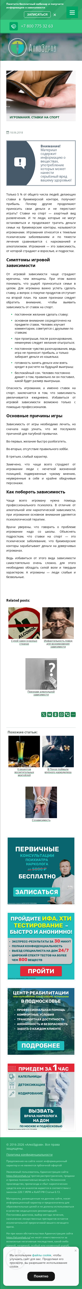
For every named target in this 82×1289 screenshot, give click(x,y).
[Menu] (72, 12)
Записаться (37, 14)
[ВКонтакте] (49, 714)
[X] (43, 714)
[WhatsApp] (61, 714)
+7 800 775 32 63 (37, 26)
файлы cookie (41, 1255)
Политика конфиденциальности (29, 1155)
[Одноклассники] (55, 714)
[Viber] (67, 714)
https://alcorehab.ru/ (18, 1176)
